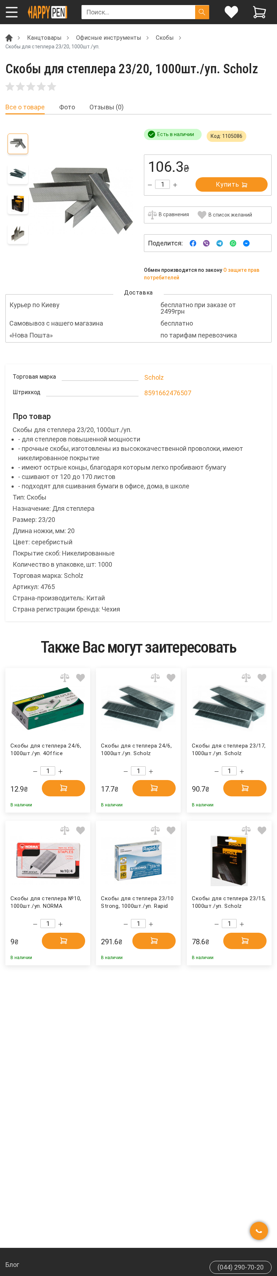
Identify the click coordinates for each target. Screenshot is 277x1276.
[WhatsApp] (233, 242)
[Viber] (206, 242)
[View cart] (259, 12)
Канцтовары (44, 37)
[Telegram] (219, 242)
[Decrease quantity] (150, 185)
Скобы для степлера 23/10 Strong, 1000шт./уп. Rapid (137, 902)
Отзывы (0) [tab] (106, 107)
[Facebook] (193, 242)
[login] (231, 12)
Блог (12, 1264)
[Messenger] (246, 242)
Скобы (165, 37)
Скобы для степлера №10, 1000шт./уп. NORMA (46, 902)
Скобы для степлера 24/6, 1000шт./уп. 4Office (46, 749)
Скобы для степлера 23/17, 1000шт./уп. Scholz (229, 749)
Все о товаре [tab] (25, 107)
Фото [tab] (67, 107)
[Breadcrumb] (9, 37)
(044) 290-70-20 (240, 1267)
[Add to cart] (63, 788)
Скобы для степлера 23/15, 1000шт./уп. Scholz (229, 902)
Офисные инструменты (108, 37)
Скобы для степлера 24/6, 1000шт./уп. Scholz (136, 749)
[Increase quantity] (175, 185)
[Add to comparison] (64, 677)
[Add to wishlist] (80, 677)
